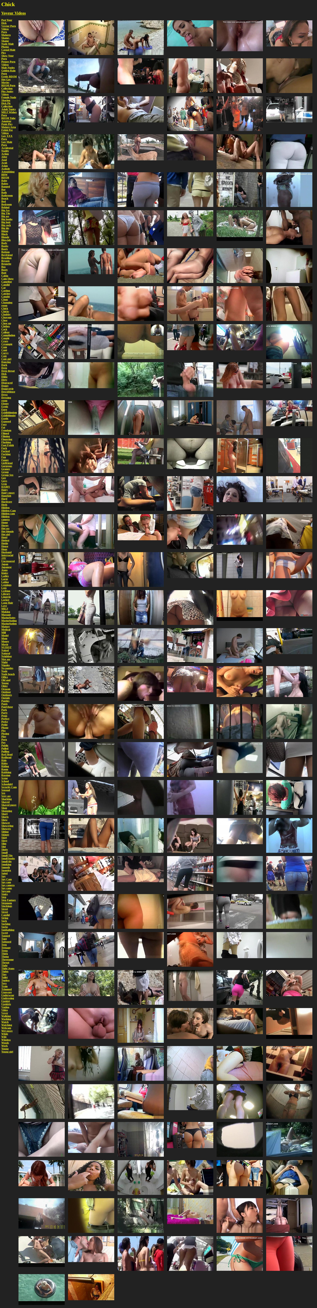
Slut (3, 846)
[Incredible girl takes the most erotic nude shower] (289, 286)
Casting (5, 290)
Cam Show (7, 278)
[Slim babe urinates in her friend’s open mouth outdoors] (289, 665)
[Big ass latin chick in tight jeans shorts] (190, 476)
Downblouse (8, 391)
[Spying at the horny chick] (140, 665)
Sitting (5, 831)
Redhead (6, 757)
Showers (6, 828)
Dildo (4, 376)
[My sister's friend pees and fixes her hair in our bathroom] (140, 1007)
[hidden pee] (239, 1121)
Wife (4, 1036)
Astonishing (8, 171)
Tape (4, 938)
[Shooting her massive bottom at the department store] (289, 969)
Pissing (5, 733)
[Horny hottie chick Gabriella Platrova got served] (289, 20)
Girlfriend (7, 463)
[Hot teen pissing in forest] (41, 779)
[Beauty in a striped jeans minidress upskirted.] (239, 324)
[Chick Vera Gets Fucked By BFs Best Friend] (239, 400)
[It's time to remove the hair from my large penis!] (140, 96)
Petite (4, 724)
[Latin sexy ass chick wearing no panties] (190, 627)
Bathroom (7, 195)
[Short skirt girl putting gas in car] (289, 96)
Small (4, 852)
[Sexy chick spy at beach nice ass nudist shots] (91, 248)
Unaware (6, 992)
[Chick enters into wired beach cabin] (190, 779)
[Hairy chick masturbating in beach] (41, 134)
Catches (5, 293)
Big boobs (6, 219)
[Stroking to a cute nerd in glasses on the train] (140, 1083)
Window (6, 1039)
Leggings (6, 585)
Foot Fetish (7, 445)
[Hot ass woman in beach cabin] (140, 400)
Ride (4, 760)
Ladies (5, 576)
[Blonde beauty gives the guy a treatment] (239, 96)
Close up (6, 323)
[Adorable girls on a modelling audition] (190, 931)
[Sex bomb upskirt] (41, 627)
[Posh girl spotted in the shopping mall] (239, 58)
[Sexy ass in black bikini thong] (140, 1235)
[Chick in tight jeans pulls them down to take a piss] (41, 58)
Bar (3, 189)
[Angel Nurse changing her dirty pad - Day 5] (190, 1083)
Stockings (6, 906)
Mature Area (8, 127)
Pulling (5, 751)
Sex (3, 793)
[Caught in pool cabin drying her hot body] (91, 1045)
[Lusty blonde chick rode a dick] (190, 1198)
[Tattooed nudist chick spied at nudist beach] (140, 248)
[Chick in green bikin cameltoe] (239, 1235)
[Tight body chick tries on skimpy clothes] (91, 1273)
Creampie (6, 344)
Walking (6, 1016)
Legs (4, 588)
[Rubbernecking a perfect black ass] (41, 210)
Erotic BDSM (9, 76)
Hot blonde (7, 531)
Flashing (6, 442)
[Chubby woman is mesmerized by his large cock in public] (140, 362)
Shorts (5, 816)
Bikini (4, 231)
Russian (5, 775)
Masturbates (8, 617)
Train (4, 986)
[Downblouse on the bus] (289, 1160)
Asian (4, 165)
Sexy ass (6, 796)
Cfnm (4, 299)
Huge (4, 549)
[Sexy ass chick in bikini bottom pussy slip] (289, 893)
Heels (4, 504)
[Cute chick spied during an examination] (140, 817)
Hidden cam (8, 513)
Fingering (6, 439)
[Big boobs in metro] (41, 514)
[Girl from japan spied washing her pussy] (140, 590)
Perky (4, 721)
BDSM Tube (8, 118)
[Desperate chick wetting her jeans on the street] (239, 552)
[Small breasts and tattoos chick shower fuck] (190, 286)
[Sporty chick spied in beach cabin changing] (289, 817)
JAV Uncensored (8, 560)
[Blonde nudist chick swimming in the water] (190, 248)
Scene (4, 778)
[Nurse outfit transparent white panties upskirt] (91, 779)
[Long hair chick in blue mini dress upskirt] (41, 665)
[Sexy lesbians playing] (190, 817)
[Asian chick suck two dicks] (239, 1198)
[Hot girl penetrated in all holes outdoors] (91, 703)
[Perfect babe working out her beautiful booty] (289, 400)
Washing (6, 1019)
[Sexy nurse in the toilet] (239, 931)
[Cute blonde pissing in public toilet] (140, 324)
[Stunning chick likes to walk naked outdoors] (140, 134)
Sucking (5, 923)
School (5, 781)
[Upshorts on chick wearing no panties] (41, 1121)
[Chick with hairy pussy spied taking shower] (289, 1045)
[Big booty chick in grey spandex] (140, 931)
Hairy (4, 489)
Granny (5, 469)
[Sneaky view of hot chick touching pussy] (289, 1121)
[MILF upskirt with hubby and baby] (190, 665)
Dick (4, 373)
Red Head (7, 754)
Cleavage (6, 317)
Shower (5, 822)
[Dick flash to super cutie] (190, 362)
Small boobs (8, 858)
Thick (4, 953)
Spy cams (6, 888)
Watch (5, 1022)
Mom (4, 638)
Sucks (4, 926)
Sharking (6, 799)
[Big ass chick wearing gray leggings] (239, 893)
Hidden (5, 507)
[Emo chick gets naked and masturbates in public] (91, 969)
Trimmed (6, 989)
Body (4, 243)
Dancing (6, 362)
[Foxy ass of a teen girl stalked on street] (190, 172)
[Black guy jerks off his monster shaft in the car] (190, 552)
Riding (5, 766)
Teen (4, 944)
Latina (5, 582)
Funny (5, 460)
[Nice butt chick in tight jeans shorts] (91, 893)
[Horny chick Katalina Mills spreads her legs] (289, 476)
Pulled (4, 748)
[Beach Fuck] (140, 20)
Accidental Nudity (7, 149)
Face (4, 424)
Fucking (6, 454)
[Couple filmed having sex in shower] (190, 703)
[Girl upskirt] (239, 817)
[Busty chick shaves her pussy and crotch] (289, 172)
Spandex (6, 870)
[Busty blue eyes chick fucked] (239, 627)
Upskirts (6, 1004)
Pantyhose (7, 706)
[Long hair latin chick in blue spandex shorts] (41, 817)
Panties (5, 701)
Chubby (6, 314)
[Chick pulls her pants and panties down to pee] (91, 172)
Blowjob (6, 240)
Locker (5, 599)
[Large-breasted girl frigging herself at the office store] (91, 96)
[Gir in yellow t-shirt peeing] (190, 1045)
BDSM (5, 177)
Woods (5, 1042)
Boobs (4, 246)
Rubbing (6, 772)
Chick (4, 308)
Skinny (5, 834)
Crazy (4, 341)
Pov (3, 742)
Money (5, 641)
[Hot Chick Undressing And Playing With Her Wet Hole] (289, 552)
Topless (5, 980)
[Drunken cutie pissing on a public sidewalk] (239, 514)
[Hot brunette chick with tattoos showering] (140, 1160)
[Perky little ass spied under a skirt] (239, 1083)
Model (4, 635)
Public (4, 745)
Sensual (5, 790)
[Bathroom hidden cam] (91, 362)
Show (4, 819)
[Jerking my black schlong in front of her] (289, 931)
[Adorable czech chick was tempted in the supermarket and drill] (190, 134)
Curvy (5, 353)
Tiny (4, 974)
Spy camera (8, 885)
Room (4, 769)
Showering (7, 825)
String (4, 918)
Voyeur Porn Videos (8, 27)
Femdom (6, 430)
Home (4, 522)
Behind (5, 207)
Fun (3, 457)
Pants (4, 703)
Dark (4, 365)
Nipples (5, 665)
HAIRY (5, 486)
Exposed (6, 421)
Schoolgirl (7, 784)
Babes (4, 183)
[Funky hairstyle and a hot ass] (41, 324)
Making (5, 611)
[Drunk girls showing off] (239, 703)
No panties (7, 668)
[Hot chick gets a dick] (239, 476)
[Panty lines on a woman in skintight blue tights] (140, 741)
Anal (4, 159)
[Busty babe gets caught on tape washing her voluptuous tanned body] (239, 248)
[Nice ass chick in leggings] (91, 590)
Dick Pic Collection (7, 105)
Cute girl (6, 359)
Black (4, 234)
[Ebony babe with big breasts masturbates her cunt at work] (91, 627)
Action (5, 153)
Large (4, 579)
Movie (4, 644)
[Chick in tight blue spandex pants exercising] (239, 779)
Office (4, 677)
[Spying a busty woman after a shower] (289, 248)
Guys (4, 480)
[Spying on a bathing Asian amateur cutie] (190, 893)
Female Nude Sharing (8, 99)
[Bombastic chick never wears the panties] (91, 400)
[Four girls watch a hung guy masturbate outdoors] (41, 855)
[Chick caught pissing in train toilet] (289, 324)
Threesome (7, 959)
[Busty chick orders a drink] (289, 438)
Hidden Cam (8, 510)
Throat (5, 962)
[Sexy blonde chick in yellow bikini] (41, 1083)
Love (4, 605)
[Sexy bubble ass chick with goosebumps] (140, 210)
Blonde (5, 237)
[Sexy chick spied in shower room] (239, 438)
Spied (4, 873)
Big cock (6, 225)
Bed (3, 201)
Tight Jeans (7, 968)
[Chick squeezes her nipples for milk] (41, 703)
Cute (4, 356)
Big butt (5, 222)
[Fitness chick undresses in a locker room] (190, 400)
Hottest (5, 540)
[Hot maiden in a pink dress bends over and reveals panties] (91, 855)
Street (4, 909)
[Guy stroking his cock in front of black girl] (140, 1045)
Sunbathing (7, 929)
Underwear (7, 995)
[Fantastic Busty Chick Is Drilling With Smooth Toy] (239, 665)
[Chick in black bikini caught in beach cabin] (289, 1083)
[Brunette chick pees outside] (239, 172)
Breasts (5, 260)
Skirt (4, 837)
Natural (5, 653)
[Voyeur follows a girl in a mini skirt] (239, 741)
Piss (3, 730)
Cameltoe (6, 281)
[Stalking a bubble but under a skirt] (91, 1083)
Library (5, 593)
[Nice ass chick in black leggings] (190, 855)
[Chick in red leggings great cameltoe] (289, 1235)
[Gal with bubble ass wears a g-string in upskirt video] (289, 590)
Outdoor (6, 692)
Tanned (5, 935)
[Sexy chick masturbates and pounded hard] (91, 476)
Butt (3, 272)
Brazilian (6, 258)
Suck (4, 921)
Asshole (5, 168)
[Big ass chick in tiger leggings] (41, 476)
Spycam (5, 891)
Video (4, 1010)
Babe (4, 180)
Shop (4, 808)
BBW (4, 174)
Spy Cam (6, 879)
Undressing (7, 998)
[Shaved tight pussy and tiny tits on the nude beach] (190, 1160)
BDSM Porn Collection (8, 87)
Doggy (5, 385)
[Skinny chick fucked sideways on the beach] (91, 438)
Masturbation (9, 623)
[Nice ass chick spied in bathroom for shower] (140, 893)
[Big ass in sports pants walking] (41, 552)
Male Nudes (8, 67)
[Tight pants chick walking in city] (41, 1198)
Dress (4, 394)
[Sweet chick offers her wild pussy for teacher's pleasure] (140, 514)
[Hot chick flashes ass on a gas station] (289, 362)
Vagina (5, 1007)
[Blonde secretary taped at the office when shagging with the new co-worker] (41, 286)
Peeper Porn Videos (8, 63)
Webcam (6, 1028)
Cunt (4, 350)
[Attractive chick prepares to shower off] (190, 969)
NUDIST (6, 647)
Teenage (6, 947)
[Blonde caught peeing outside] (140, 1198)
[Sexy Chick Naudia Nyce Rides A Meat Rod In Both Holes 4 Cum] (91, 1007)
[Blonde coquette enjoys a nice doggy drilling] (239, 1007)
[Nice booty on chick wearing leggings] (190, 741)
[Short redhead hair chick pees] (289, 779)
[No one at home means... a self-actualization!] (91, 20)
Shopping (6, 811)
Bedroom (6, 204)
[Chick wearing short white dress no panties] (190, 1235)
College (5, 332)
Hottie (4, 543)
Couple (5, 338)
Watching (6, 1025)
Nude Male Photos (7, 45)
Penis (4, 715)
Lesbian (5, 591)
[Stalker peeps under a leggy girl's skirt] (91, 210)
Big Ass (5, 210)
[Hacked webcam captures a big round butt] (239, 1045)
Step (3, 897)
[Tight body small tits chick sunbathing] (91, 665)
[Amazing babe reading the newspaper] (91, 817)
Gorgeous (6, 466)
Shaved (5, 802)
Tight (4, 965)
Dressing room (6, 399)
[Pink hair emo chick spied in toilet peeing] (91, 741)
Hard (4, 498)
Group (5, 472)
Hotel (4, 537)
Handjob (6, 495)
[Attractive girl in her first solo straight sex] (289, 1198)
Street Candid (5, 913)
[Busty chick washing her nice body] (239, 590)
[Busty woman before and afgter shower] (41, 438)
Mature (5, 626)
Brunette (6, 263)
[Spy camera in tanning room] (140, 552)
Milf (3, 632)
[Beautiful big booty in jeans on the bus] (289, 627)
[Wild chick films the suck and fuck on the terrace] (91, 514)
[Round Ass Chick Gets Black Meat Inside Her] (289, 210)
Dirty (4, 379)
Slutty (4, 849)
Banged (5, 186)
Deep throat (8, 370)
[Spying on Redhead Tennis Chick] (41, 1160)
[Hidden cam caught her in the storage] (41, 96)
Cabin (4, 275)
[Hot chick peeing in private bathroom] (140, 476)
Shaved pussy (9, 805)
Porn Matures (6, 33)
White (4, 1033)
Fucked (5, 451)
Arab (4, 162)
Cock (4, 329)
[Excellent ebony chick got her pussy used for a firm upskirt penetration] (289, 58)
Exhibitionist (8, 415)
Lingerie (6, 596)
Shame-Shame (5, 39)
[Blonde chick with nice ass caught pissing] (91, 1198)
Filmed (5, 433)
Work (4, 1045)
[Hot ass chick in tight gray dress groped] (91, 324)
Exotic (4, 418)
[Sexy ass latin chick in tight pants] (140, 172)
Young (5, 1048)
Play (3, 736)
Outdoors (6, 695)
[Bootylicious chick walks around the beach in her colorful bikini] (239, 1160)
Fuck (4, 448)
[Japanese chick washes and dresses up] (41, 248)
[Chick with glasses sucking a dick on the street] (41, 362)
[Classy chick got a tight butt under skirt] (289, 741)
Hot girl (5, 534)
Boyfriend (7, 255)
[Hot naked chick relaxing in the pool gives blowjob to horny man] (190, 20)
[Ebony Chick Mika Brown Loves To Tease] (91, 1160)
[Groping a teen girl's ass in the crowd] (190, 514)
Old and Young (5, 681)
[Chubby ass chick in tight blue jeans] (289, 855)
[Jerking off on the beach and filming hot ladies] (91, 58)
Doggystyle (7, 388)
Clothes (5, 326)
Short (4, 813)
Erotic (4, 406)
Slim (3, 843)
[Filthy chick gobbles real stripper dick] (140, 58)
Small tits (6, 861)
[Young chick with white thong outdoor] (239, 286)
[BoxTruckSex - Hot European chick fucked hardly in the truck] (91, 1235)
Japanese (6, 567)
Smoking (6, 864)
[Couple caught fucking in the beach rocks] (140, 969)
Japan (4, 564)
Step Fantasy (8, 900)
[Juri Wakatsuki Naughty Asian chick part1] (91, 1121)
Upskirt (5, 1001)
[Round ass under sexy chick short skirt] (190, 590)
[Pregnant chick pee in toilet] (190, 438)
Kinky (4, 573)
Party (4, 712)
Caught (5, 296)
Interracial (7, 555)
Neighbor (6, 656)
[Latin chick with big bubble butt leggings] (289, 134)
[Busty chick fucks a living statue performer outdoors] (190, 210)
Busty (4, 269)
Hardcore (6, 501)
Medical (5, 629)
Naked (5, 650)
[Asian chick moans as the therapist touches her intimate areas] (140, 855)
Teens (4, 950)
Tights (4, 971)
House (4, 546)
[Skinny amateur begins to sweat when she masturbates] (239, 134)
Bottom (5, 252)
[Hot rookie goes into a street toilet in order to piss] (239, 855)
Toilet (4, 977)
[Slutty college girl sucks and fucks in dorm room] (289, 703)
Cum (4, 347)
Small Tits (7, 855)
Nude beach (8, 674)
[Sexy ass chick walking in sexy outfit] (41, 590)
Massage (6, 614)
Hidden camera (5, 518)
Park (4, 709)
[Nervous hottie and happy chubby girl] (239, 362)
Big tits (5, 228)
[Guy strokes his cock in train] (140, 286)
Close (4, 320)
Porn (4, 739)
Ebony (5, 403)
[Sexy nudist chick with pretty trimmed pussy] (91, 286)
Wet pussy (7, 1031)
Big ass (5, 216)
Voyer (4, 1013)
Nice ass (5, 659)
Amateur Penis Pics (6, 123)
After (4, 156)
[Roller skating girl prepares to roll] (41, 741)
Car (3, 287)
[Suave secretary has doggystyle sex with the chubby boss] (41, 931)
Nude (4, 671)
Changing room (6, 304)
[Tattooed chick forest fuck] (239, 210)
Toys (4, 983)
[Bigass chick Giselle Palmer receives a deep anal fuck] (41, 20)
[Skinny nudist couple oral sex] (41, 1235)
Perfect (5, 718)
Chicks (5, 311)
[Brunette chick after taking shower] (140, 1121)
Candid (5, 284)
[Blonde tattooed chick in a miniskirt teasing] (41, 1045)
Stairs (4, 894)
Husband (6, 552)
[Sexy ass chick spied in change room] (289, 1007)
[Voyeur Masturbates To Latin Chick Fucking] (41, 172)
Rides (4, 763)
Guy (3, 478)
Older (4, 686)
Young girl (7, 1051)
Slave (4, 840)
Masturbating (9, 620)
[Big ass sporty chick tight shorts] (239, 969)
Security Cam (9, 787)
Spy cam (6, 882)
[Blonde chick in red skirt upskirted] (41, 400)
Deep (4, 368)
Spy (3, 876)
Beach (4, 198)
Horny (5, 525)
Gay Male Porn (6, 143)
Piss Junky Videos (7, 93)
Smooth (5, 867)
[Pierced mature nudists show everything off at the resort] (41, 969)
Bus (3, 266)
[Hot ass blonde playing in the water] (41, 1273)
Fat (3, 427)
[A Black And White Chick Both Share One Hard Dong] (190, 1007)
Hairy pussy (8, 492)
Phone (4, 727)
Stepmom (6, 903)
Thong (5, 956)
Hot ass (5, 528)
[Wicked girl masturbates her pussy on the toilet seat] (140, 779)
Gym (4, 483)
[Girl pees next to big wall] (140, 627)
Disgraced (7, 382)
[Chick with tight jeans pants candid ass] (91, 931)
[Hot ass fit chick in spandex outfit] (91, 552)
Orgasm (5, 689)
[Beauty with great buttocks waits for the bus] (190, 324)
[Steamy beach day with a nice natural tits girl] (91, 134)
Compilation (8, 335)
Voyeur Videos (13, 13)
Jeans (4, 570)
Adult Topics (8, 109)
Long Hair (7, 602)
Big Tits (5, 213)
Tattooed (6, 941)
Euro (4, 409)
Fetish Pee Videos (7, 131)
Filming (5, 436)
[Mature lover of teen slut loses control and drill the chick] (140, 438)
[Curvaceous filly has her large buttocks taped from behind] (190, 1121)
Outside (5, 698)
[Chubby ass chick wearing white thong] (140, 703)
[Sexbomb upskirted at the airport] (41, 893)
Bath (4, 192)
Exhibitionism (9, 412)
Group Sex (7, 475)
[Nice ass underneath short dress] (289, 514)
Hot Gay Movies (6, 81)
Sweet (4, 932)
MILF (4, 608)
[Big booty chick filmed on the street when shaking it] (190, 96)
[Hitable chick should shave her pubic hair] (190, 58)
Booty (4, 249)
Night (4, 662)
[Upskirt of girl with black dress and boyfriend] (41, 1007)
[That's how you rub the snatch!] (239, 20)
